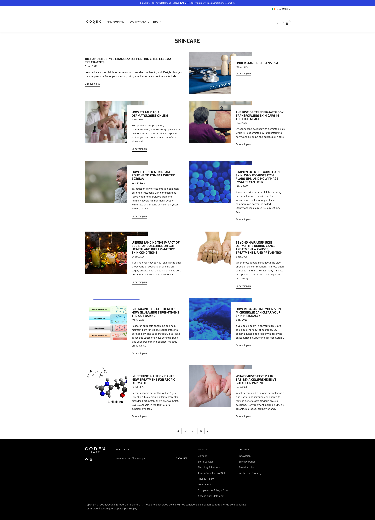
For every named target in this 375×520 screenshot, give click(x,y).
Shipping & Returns (209, 467)
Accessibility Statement (211, 496)
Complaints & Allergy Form (213, 490)
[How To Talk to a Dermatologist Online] (116, 127)
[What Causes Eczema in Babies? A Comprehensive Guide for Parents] (220, 393)
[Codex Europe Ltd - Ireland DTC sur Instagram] (91, 460)
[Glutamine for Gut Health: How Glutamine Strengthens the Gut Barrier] (116, 328)
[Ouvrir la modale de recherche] (276, 22)
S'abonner (182, 458)
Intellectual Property (250, 473)
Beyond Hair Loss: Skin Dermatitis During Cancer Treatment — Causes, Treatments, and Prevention (259, 247)
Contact (202, 456)
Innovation (245, 456)
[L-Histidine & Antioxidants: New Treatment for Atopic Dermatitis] (116, 393)
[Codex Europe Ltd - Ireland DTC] (94, 22)
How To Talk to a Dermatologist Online (150, 114)
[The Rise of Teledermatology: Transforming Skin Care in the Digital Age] (220, 125)
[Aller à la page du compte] (282, 22)
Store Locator (205, 461)
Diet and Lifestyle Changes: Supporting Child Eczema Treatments (128, 60)
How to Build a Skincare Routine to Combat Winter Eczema (153, 175)
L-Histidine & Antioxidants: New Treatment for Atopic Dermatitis (153, 379)
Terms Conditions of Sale (212, 473)
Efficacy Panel (247, 461)
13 (201, 430)
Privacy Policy (206, 478)
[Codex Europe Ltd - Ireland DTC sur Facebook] (86, 460)
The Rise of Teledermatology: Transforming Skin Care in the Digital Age (260, 115)
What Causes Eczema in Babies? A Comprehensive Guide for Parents (256, 379)
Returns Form (205, 484)
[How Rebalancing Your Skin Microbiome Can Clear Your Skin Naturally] (220, 324)
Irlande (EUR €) (282, 9)
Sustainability (246, 467)
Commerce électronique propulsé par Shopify (111, 508)
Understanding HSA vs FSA (257, 63)
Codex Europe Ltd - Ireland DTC (125, 504)
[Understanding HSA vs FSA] (220, 73)
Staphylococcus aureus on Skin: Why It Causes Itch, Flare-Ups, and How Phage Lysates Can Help (258, 177)
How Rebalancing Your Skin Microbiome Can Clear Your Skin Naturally (258, 312)
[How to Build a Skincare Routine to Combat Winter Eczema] (116, 191)
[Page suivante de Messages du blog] (207, 431)
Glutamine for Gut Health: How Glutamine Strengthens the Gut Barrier (155, 312)
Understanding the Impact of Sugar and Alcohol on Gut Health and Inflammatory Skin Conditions (156, 247)
